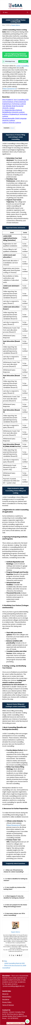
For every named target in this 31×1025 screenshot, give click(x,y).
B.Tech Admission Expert (15, 1023)
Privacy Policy (6, 1002)
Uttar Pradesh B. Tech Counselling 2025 (15, 100)
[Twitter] (15, 955)
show (12, 128)
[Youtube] (17, 955)
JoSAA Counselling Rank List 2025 (14, 963)
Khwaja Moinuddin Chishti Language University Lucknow (14, 119)
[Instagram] (11, 955)
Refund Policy (6, 997)
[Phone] (21, 955)
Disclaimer (5, 999)
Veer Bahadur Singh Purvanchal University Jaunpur (12, 107)
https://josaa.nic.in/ (9, 89)
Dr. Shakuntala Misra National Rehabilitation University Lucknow (13, 111)
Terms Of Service (8, 1005)
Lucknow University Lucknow (11, 123)
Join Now (24, 61)
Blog (5, 961)
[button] (27, 12)
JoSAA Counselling (22, 66)
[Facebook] (9, 955)
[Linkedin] (13, 955)
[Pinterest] (19, 955)
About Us (5, 994)
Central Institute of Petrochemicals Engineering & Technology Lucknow (14, 103)
